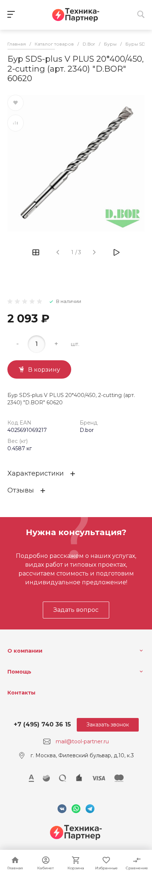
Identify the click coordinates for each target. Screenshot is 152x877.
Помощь (19, 671)
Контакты (21, 692)
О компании (24, 650)
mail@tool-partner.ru (82, 741)
